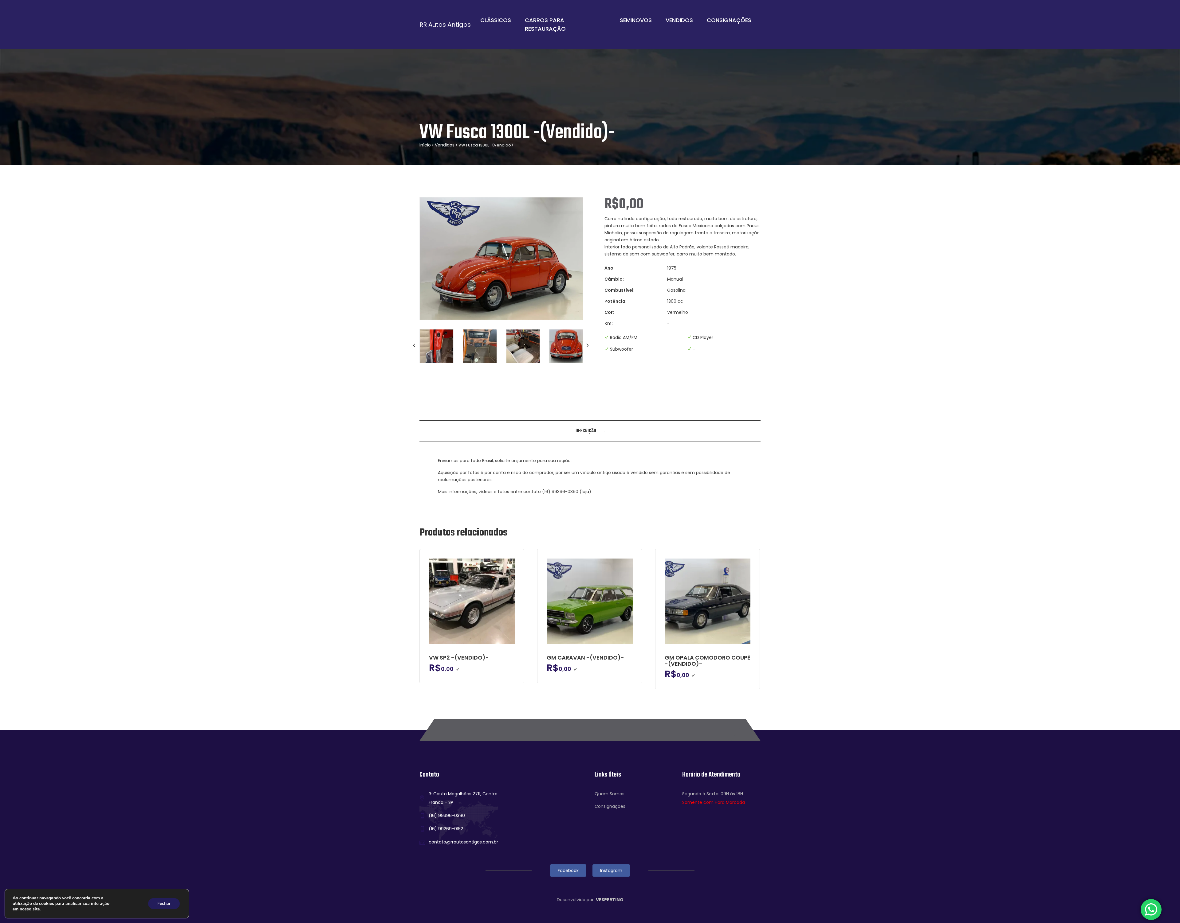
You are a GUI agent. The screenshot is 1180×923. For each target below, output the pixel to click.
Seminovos (636, 20)
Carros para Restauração (545, 24)
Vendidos (679, 20)
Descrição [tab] (586, 431)
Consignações (729, 20)
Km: (608, 323)
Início (425, 145)
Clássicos (495, 20)
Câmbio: (614, 279)
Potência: (615, 301)
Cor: (609, 312)
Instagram (611, 870)
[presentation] (414, 345)
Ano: (609, 268)
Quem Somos (609, 794)
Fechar (164, 903)
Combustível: (619, 290)
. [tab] (604, 431)
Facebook (568, 870)
